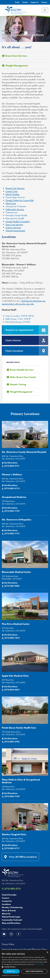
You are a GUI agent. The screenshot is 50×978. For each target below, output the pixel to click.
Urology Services (13, 227)
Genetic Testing (18, 384)
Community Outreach (12, 920)
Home (4, 31)
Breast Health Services (22, 369)
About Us (6, 913)
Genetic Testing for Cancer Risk (20, 200)
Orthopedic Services (15, 209)
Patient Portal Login (11, 916)
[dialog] (25, 964)
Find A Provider (9, 894)
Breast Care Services (16, 55)
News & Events (9, 910)
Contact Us (7, 901)
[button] (25, 966)
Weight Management (16, 65)
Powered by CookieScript (10, 975)
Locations (6, 904)
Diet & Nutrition (12, 194)
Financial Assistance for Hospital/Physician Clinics (24, 949)
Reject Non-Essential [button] (34, 971)
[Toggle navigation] (45, 10)
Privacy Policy (8, 944)
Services (12, 31)
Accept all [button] (11, 971)
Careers (5, 898)
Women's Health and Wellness (29, 31)
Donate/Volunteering (12, 907)
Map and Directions (11, 923)
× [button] (47, 952)
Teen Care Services (14, 224)
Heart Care (11, 203)
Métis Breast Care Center (23, 377)
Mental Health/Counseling (18, 221)
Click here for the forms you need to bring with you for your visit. (23, 302)
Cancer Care (12, 191)
